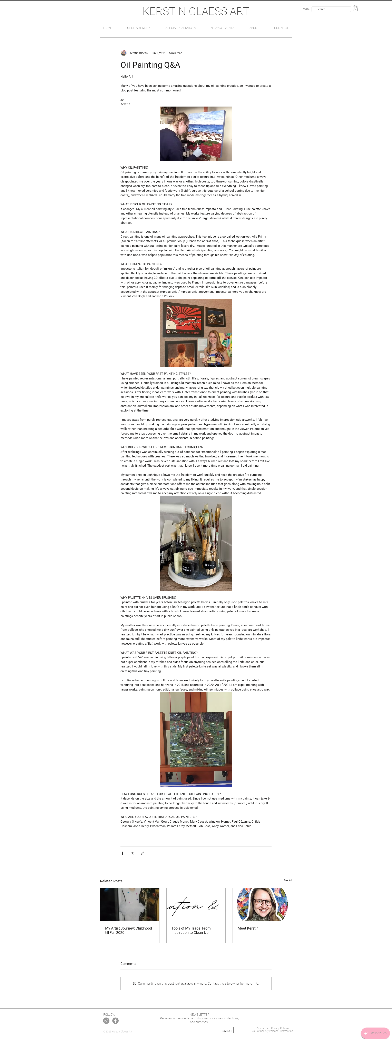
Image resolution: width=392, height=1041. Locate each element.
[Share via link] (142, 853)
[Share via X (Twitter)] (132, 853)
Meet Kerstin (248, 928)
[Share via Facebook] (122, 853)
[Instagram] (106, 1021)
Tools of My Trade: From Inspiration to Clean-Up (191, 930)
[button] (355, 8)
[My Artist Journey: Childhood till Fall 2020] (129, 904)
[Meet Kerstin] (262, 904)
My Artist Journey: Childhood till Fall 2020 (128, 930)
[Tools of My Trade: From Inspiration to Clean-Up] (196, 904)
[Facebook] (115, 1021)
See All (288, 880)
